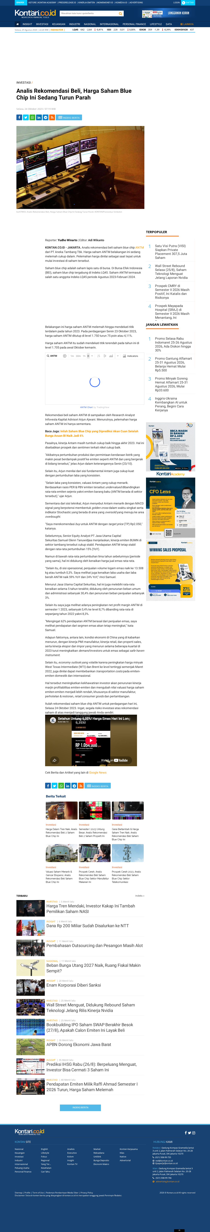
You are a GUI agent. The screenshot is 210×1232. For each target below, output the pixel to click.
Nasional (90, 24)
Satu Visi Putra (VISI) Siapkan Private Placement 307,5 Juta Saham (171, 252)
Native (123, 1156)
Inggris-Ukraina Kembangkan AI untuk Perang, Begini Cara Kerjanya (171, 404)
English (44, 1149)
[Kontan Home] (17, 24)
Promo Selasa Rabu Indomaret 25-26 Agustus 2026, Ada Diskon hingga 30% (173, 344)
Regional (45, 1160)
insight (27, 24)
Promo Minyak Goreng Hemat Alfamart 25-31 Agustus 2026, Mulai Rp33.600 (171, 384)
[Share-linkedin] (39, 117)
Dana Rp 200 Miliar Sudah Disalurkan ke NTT (87, 925)
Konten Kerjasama (129, 1149)
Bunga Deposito (101, 1160)
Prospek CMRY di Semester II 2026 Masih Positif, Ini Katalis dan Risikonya (172, 292)
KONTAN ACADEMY (47, 2)
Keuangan (58, 24)
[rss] (52, 117)
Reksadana (99, 1152)
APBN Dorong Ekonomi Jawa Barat (78, 1044)
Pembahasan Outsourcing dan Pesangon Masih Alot (94, 945)
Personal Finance (134, 24)
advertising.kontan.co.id (166, 1181)
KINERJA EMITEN (86, 2)
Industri (74, 24)
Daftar (190, 2)
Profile (27, 1192)
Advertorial (125, 1160)
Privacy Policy (87, 1192)
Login (176, 2)
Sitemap (18, 1192)
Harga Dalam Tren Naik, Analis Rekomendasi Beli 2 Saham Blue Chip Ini (61, 832)
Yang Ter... (46, 1164)
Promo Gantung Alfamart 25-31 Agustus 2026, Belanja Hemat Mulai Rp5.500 (173, 364)
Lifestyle (156, 24)
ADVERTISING (136, 2)
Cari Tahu (45, 1171)
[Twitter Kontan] (189, 1132)
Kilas (122, 1152)
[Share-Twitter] (26, 117)
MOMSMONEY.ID (105, 2)
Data (169, 24)
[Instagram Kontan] (193, 1132)
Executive (72, 1152)
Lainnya (188, 24)
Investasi (42, 24)
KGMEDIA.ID (121, 2)
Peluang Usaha (22, 1167)
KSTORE (32, 2)
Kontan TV (72, 1164)
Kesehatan (46, 1167)
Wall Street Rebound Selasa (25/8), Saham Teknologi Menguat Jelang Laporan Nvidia (171, 272)
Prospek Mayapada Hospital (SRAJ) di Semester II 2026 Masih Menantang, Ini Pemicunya (172, 313)
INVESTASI (23, 82)
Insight (50, 921)
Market (97, 1149)
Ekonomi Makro (101, 1164)
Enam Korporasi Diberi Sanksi (73, 985)
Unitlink (97, 1156)
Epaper (20, 2)
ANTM (139, 247)
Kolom (70, 1156)
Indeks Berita (80, 1107)
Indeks (139, 895)
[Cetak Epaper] (165, 17)
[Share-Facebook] (19, 117)
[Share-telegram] (45, 117)
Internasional (109, 24)
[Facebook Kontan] (186, 1132)
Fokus (44, 1156)
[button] (120, 13)
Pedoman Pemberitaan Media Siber (62, 1192)
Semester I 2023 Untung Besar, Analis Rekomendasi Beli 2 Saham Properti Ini (93, 832)
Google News (97, 772)
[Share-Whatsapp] (32, 117)
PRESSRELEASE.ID (67, 2)
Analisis (70, 1149)
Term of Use (38, 1192)
